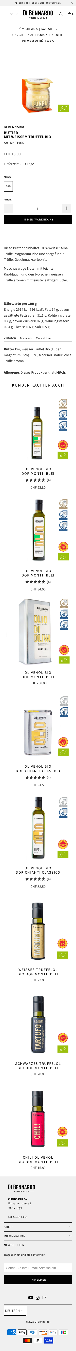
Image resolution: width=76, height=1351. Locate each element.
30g (8, 186)
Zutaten (10, 338)
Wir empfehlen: (43, 338)
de (11, 14)
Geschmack (26, 338)
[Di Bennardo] (38, 14)
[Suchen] (61, 14)
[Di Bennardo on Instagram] (38, 1298)
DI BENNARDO (15, 126)
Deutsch (12, 1310)
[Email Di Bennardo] (45, 1298)
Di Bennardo (42, 1322)
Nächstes (48, 29)
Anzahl (8, 199)
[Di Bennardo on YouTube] (31, 1298)
